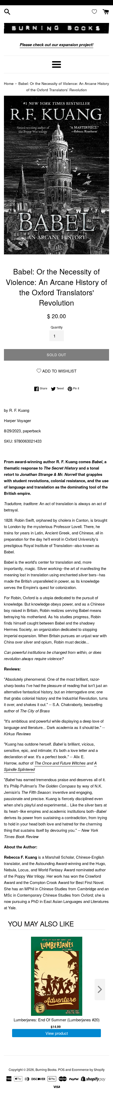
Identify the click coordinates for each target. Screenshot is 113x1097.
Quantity (57, 327)
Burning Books (45, 1069)
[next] (100, 989)
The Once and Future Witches (60, 763)
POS (61, 1069)
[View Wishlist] (95, 11)
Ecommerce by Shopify (88, 1069)
